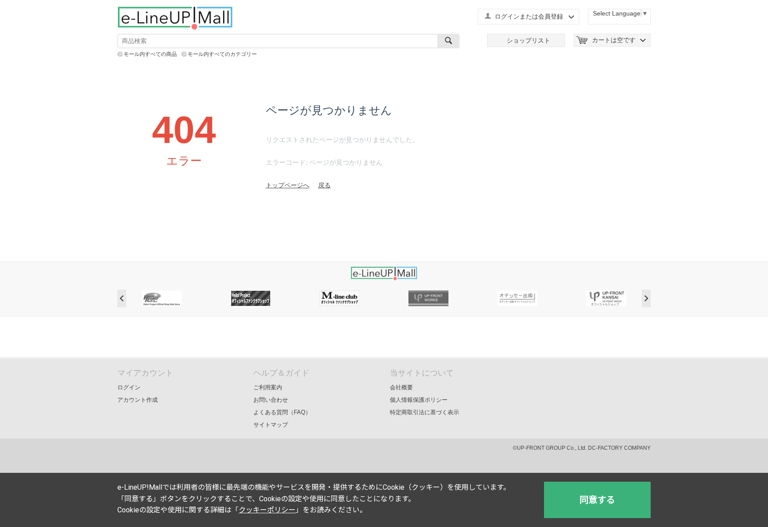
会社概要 (401, 387)
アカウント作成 (137, 399)
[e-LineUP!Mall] (175, 17)
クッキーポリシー (267, 510)
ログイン (128, 387)
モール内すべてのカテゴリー (222, 54)
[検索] (448, 41)
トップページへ (287, 185)
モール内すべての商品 (150, 54)
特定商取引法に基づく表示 (424, 412)
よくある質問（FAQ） (282, 412)
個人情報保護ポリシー (419, 399)
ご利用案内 (267, 387)
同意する (597, 500)
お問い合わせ (270, 399)
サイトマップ (270, 424)
